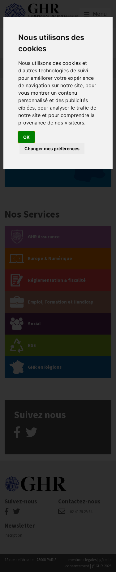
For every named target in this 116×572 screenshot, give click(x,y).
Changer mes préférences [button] (51, 148)
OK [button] (26, 137)
